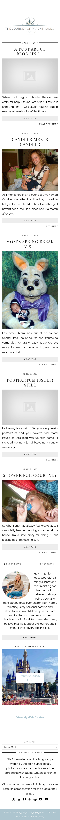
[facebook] (24, 799)
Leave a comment (48, 124)
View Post (30, 118)
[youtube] (41, 799)
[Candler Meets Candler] (30, 190)
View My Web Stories (30, 717)
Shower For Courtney (30, 475)
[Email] (46, 799)
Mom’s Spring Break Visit (30, 244)
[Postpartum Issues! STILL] (30, 423)
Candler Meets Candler (30, 142)
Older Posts (13, 564)
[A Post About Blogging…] (30, 92)
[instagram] (19, 799)
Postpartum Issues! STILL (30, 382)
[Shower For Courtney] (30, 520)
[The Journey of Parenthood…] (30, 24)
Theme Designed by (30, 817)
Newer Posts (47, 564)
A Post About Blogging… (30, 51)
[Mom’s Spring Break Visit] (30, 328)
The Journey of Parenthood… (28, 812)
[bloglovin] (29, 799)
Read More (30, 637)
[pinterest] (35, 799)
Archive (35, 814)
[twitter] (13, 799)
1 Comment (52, 226)
